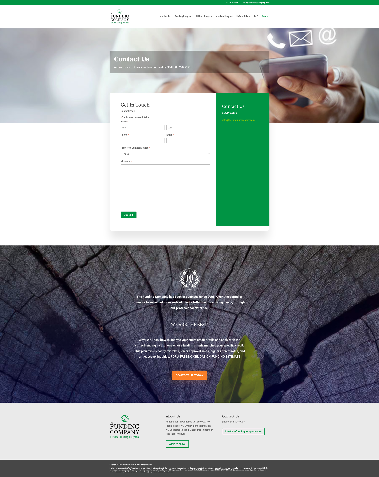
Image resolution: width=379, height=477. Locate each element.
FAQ (256, 16)
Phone (125, 134)
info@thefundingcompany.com (238, 120)
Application (165, 16)
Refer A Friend (243, 16)
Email (170, 134)
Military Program (204, 16)
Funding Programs (183, 16)
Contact (265, 16)
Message (126, 161)
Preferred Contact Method (135, 147)
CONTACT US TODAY (190, 375)
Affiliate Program (224, 16)
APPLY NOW (177, 444)
